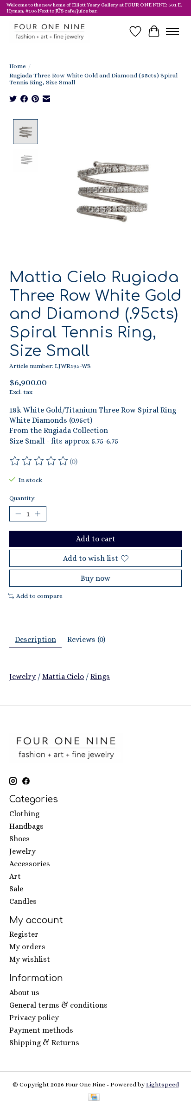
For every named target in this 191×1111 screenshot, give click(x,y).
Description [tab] (35, 639)
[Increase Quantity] (38, 514)
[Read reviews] (39, 461)
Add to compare (39, 595)
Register (23, 934)
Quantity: (22, 498)
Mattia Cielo (63, 676)
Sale (16, 888)
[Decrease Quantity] (18, 514)
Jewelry (22, 676)
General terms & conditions (58, 1005)
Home (17, 66)
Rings (100, 676)
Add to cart (95, 538)
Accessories (29, 863)
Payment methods (41, 1030)
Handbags (26, 826)
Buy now (95, 578)
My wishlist (29, 959)
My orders (27, 946)
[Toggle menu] (172, 31)
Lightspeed (162, 1084)
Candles (23, 901)
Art (15, 876)
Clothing (24, 813)
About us (24, 992)
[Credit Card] (94, 1097)
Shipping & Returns (44, 1042)
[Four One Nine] (49, 31)
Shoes (19, 838)
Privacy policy (34, 1017)
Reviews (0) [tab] (86, 639)
